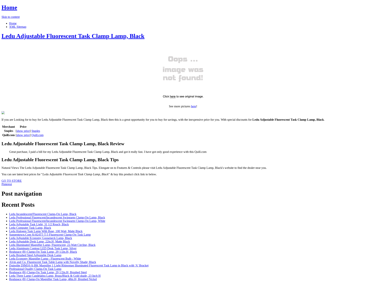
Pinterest (7, 184)
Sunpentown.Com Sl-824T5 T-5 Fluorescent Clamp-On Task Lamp (50, 234)
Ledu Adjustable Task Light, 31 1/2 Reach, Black (39, 224)
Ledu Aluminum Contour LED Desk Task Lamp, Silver (42, 248)
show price (23, 130)
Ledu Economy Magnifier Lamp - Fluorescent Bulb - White (45, 258)
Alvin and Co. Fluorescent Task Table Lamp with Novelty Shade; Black (52, 262)
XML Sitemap (17, 26)
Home (9, 7)
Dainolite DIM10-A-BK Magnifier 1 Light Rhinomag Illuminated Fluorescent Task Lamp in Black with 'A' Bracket (78, 265)
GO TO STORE (12, 180)
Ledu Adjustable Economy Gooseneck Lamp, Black (40, 238)
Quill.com (37, 135)
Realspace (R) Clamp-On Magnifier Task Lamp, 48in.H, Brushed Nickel (53, 279)
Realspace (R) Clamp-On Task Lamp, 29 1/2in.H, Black (43, 251)
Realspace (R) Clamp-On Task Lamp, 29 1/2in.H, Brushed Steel (48, 272)
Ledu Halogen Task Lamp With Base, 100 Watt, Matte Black (46, 231)
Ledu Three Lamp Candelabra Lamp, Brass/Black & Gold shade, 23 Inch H (55, 275)
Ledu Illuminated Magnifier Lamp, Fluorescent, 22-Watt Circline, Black (52, 245)
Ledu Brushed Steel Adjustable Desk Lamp (35, 255)
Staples (35, 130)
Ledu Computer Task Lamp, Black (30, 227)
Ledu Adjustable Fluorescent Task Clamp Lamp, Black (73, 36)
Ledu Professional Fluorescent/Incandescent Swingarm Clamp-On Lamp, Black (57, 217)
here (193, 106)
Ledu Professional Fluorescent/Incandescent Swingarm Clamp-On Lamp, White (57, 221)
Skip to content (11, 16)
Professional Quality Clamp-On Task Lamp (35, 268)
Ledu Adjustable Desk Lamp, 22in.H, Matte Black (39, 241)
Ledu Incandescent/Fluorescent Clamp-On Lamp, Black (42, 214)
